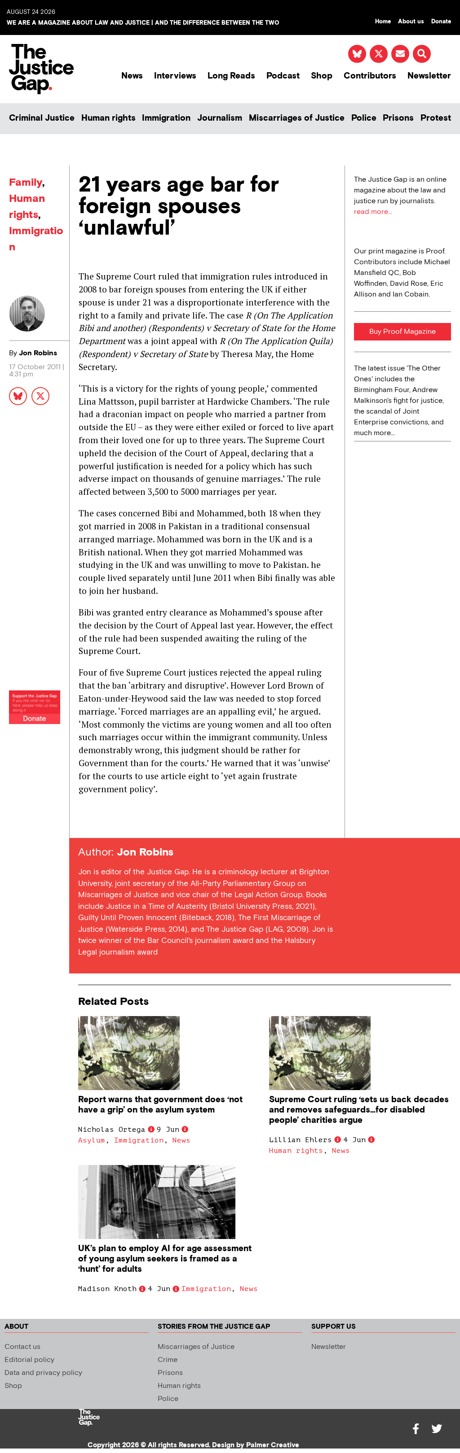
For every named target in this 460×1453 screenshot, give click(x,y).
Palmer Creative (272, 1445)
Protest (435, 118)
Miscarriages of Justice (297, 118)
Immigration (166, 118)
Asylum (91, 1140)
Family (25, 182)
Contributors (370, 76)
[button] (421, 54)
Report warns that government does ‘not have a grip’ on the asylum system (160, 1105)
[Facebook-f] (416, 1428)
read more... (373, 212)
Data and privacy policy (43, 1373)
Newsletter (429, 76)
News (132, 76)
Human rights (108, 118)
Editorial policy (29, 1360)
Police (363, 118)
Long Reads (231, 76)
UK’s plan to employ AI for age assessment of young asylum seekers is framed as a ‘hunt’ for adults (165, 1259)
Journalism (219, 118)
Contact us (22, 1347)
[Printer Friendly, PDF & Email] (85, 821)
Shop (321, 76)
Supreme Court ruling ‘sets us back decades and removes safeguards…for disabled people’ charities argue (359, 1110)
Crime (167, 1360)
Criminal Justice (42, 118)
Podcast (283, 76)
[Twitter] (436, 1428)
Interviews (175, 76)
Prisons (398, 118)
